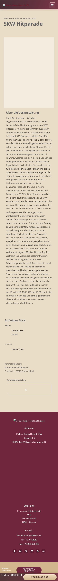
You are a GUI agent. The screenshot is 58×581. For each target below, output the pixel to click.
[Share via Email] (38, 389)
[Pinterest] (26, 551)
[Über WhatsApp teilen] (32, 389)
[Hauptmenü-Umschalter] (52, 5)
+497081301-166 (31, 544)
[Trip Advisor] (43, 551)
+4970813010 (31, 539)
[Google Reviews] (37, 551)
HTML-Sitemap (29, 522)
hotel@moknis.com (33, 535)
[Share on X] (26, 389)
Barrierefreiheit (29, 518)
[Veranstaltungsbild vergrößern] (29, 72)
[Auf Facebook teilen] (19, 389)
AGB (29, 515)
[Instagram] (20, 551)
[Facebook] (14, 551)
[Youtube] (32, 551)
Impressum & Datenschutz (29, 511)
